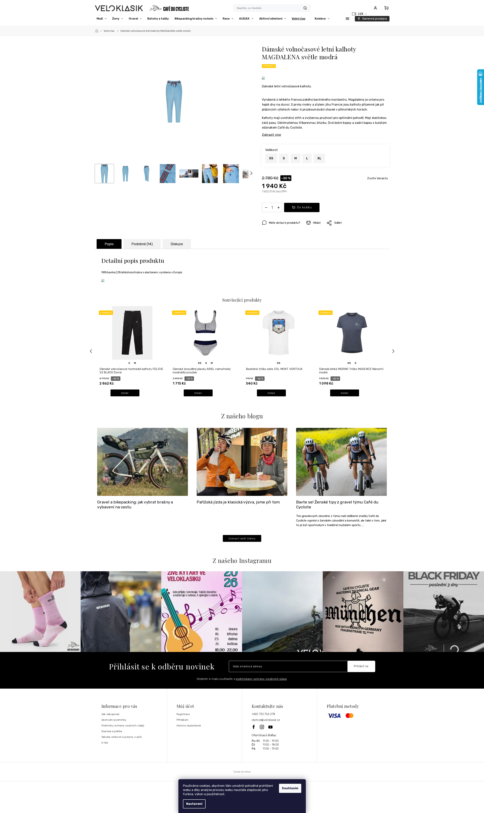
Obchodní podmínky (113, 719)
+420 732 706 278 (263, 714)
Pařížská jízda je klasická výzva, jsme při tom (238, 502)
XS (199, 363)
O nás (104, 742)
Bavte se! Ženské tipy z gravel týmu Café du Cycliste (337, 504)
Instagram (262, 727)
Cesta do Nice (242, 771)
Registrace (183, 714)
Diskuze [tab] (177, 244)
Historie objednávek (188, 725)
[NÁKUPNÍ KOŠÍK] (385, 8)
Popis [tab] (109, 244)
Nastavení (194, 804)
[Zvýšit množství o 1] (278, 208)
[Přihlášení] (375, 8)
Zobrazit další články (242, 538)
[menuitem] (101, 18)
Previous (91, 351)
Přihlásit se (361, 666)
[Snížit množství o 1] (266, 208)
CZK (361, 14)
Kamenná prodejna (374, 18)
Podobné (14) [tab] (142, 244)
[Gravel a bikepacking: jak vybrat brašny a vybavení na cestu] (142, 461)
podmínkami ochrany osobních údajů (261, 679)
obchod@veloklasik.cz (266, 720)
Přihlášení (182, 719)
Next (394, 351)
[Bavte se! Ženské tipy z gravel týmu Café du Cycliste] (341, 461)
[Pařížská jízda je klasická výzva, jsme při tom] (242, 461)
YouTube (270, 727)
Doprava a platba (111, 731)
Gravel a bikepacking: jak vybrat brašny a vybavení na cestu (135, 504)
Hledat (305, 8)
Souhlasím (290, 788)
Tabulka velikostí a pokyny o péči (121, 736)
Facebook (254, 727)
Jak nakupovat (110, 714)
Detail (125, 392)
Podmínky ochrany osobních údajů (122, 725)
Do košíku (304, 207)
